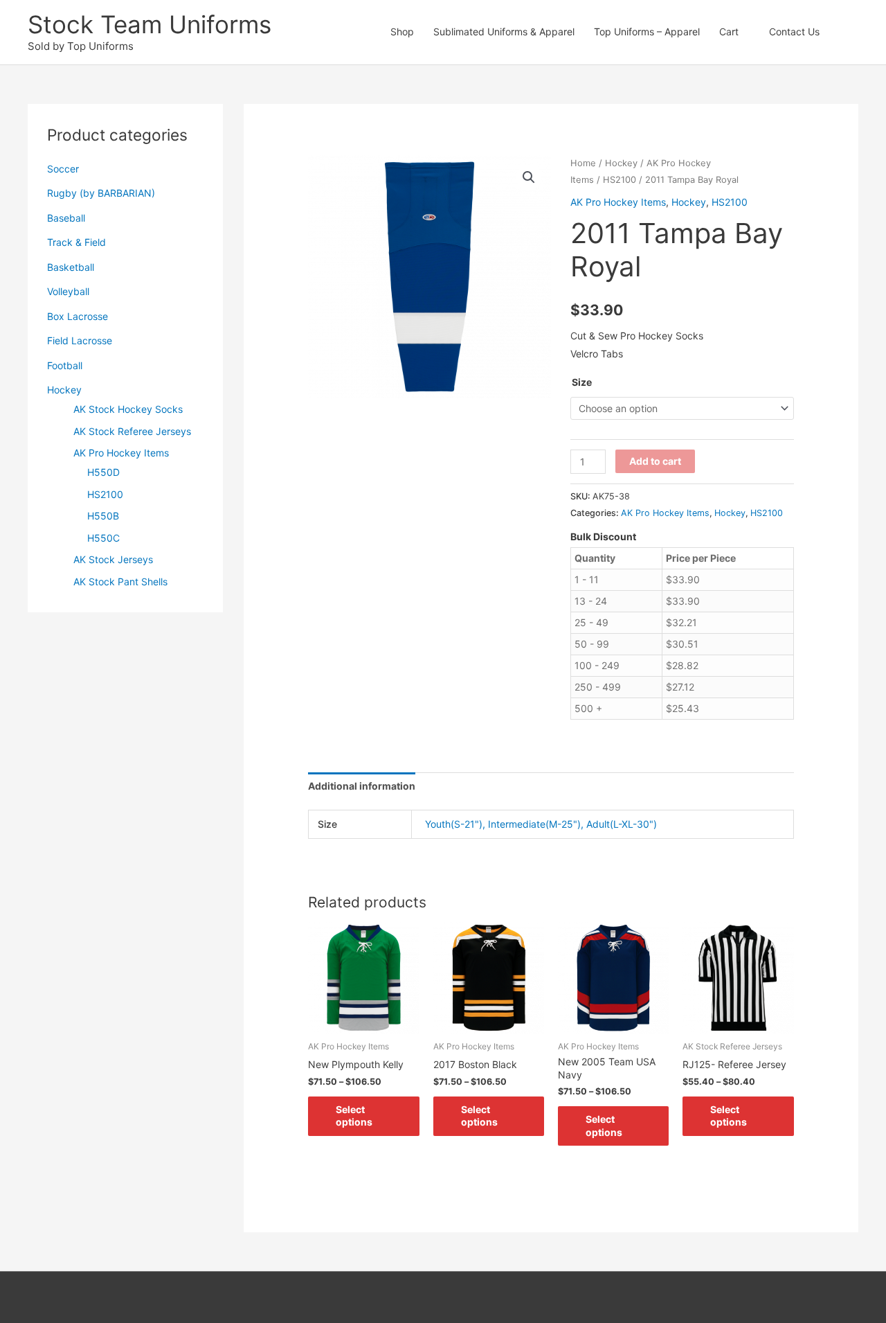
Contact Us (794, 31)
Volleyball (68, 291)
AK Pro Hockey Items (121, 453)
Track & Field (76, 242)
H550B (103, 516)
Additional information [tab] (361, 786)
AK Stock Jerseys (113, 559)
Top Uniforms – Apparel (647, 31)
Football (64, 365)
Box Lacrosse (77, 316)
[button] (844, 32)
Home (583, 163)
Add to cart (655, 461)
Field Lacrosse (79, 340)
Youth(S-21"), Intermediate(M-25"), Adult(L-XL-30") (541, 824)
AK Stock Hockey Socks (128, 409)
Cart (729, 31)
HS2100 (105, 494)
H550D (103, 472)
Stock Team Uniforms (149, 24)
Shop (402, 31)
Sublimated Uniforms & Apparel (504, 31)
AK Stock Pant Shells (120, 581)
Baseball (66, 218)
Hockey (64, 390)
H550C (103, 538)
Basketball (70, 267)
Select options (354, 1115)
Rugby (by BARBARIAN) (101, 193)
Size (582, 382)
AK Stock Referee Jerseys (132, 431)
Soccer (63, 169)
